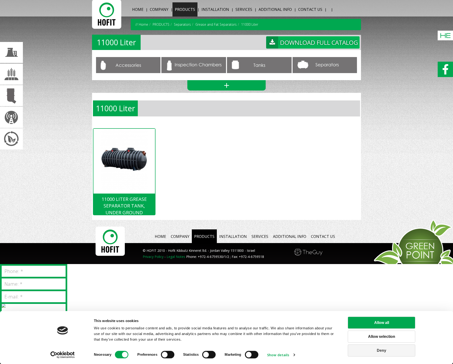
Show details (278, 354)
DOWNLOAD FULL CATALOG (319, 42)
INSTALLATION (215, 9)
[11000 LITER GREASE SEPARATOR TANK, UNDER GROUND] (124, 159)
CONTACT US (310, 9)
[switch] (167, 354)
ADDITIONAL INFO (275, 9)
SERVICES (243, 9)
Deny (381, 350)
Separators (182, 24)
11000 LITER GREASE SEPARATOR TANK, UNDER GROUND (124, 205)
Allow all (381, 323)
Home (143, 24)
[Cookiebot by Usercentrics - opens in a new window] (62, 354)
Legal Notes (176, 256)
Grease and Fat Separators (216, 24)
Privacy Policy (153, 256)
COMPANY (159, 9)
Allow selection (381, 337)
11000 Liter (249, 24)
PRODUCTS (185, 9)
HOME (137, 9)
